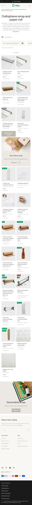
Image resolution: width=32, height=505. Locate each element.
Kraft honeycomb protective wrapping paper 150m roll (8, 264)
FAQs (18, 443)
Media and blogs (5, 448)
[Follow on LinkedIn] (14, 468)
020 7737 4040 (17, 1)
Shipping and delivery (22, 446)
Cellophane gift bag (22, 183)
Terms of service (5, 483)
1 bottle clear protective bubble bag (22, 319)
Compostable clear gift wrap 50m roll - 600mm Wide (22, 99)
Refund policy (4, 490)
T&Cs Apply (19, 425)
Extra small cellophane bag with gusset (22, 125)
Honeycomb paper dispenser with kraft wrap (22, 238)
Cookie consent (5, 498)
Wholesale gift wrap (22, 9)
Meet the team (5, 441)
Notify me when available (8, 133)
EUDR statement (5, 496)
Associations (4, 446)
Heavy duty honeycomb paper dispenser (8, 319)
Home (2, 9)
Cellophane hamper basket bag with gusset (8, 211)
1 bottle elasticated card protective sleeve (8, 345)
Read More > (16, 31)
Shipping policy (5, 488)
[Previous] (1, 1)
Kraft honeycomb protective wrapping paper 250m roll (8, 238)
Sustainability (4, 443)
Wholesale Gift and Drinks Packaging (11, 9)
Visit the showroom (22, 441)
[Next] (30, 1)
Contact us (20, 438)
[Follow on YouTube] (10, 468)
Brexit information (5, 493)
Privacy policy (4, 485)
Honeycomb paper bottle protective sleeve (22, 264)
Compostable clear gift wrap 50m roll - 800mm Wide (8, 125)
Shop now (16, 410)
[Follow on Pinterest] (6, 468)
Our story (3, 438)
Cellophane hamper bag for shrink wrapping (22, 211)
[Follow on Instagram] (2, 468)
